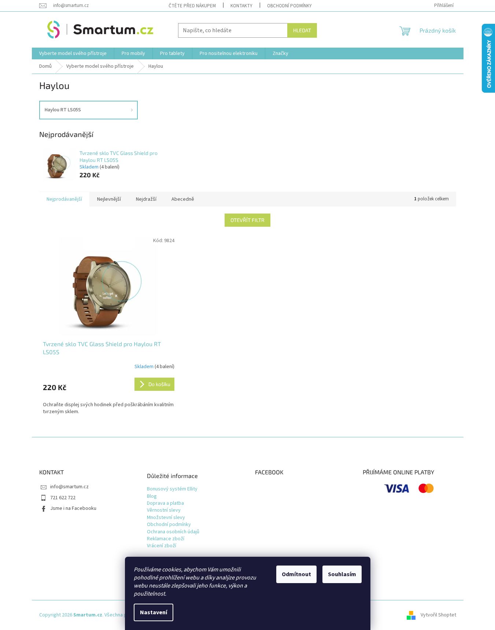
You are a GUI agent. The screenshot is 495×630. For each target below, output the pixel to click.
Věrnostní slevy (164, 510)
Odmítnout (296, 574)
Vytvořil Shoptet (438, 615)
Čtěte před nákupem (192, 6)
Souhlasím (342, 574)
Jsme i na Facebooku (73, 508)
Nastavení (153, 612)
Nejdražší (146, 199)
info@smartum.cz (69, 486)
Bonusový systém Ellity (172, 489)
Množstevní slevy (166, 517)
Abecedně (182, 199)
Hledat (302, 30)
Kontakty (241, 6)
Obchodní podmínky (289, 6)
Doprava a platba (165, 503)
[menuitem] (73, 53)
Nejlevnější (109, 199)
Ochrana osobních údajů (173, 532)
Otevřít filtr (247, 220)
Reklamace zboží (165, 539)
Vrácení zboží (161, 545)
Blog (152, 496)
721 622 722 (62, 497)
